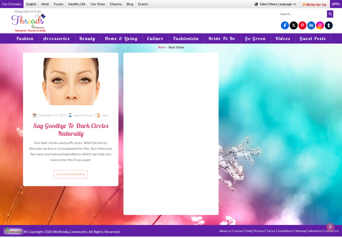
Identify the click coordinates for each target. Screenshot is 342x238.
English (31, 4)
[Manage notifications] (330, 227)
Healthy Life (76, 4)
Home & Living (121, 38)
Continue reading (70, 174)
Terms (271, 231)
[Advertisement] (171, 17)
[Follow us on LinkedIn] (311, 26)
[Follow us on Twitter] (294, 26)
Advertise (315, 231)
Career (239, 231)
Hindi (45, 4)
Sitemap (300, 231)
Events (143, 4)
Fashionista (186, 38)
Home (161, 47)
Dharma (116, 4)
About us (225, 231)
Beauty (87, 38)
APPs (336, 4)
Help (249, 231)
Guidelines (285, 231)
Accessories (56, 38)
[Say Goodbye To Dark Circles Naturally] (70, 81)
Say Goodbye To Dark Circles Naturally (70, 130)
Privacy (259, 231)
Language (276, 4)
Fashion (25, 38)
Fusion (58, 4)
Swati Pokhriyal (83, 115)
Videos (282, 38)
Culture (155, 38)
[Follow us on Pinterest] (302, 26)
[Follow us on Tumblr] (329, 26)
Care (104, 115)
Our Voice (97, 4)
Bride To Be (222, 38)
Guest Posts (313, 38)
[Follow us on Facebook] (285, 26)
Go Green (255, 38)
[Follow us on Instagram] (320, 26)
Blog (130, 4)
